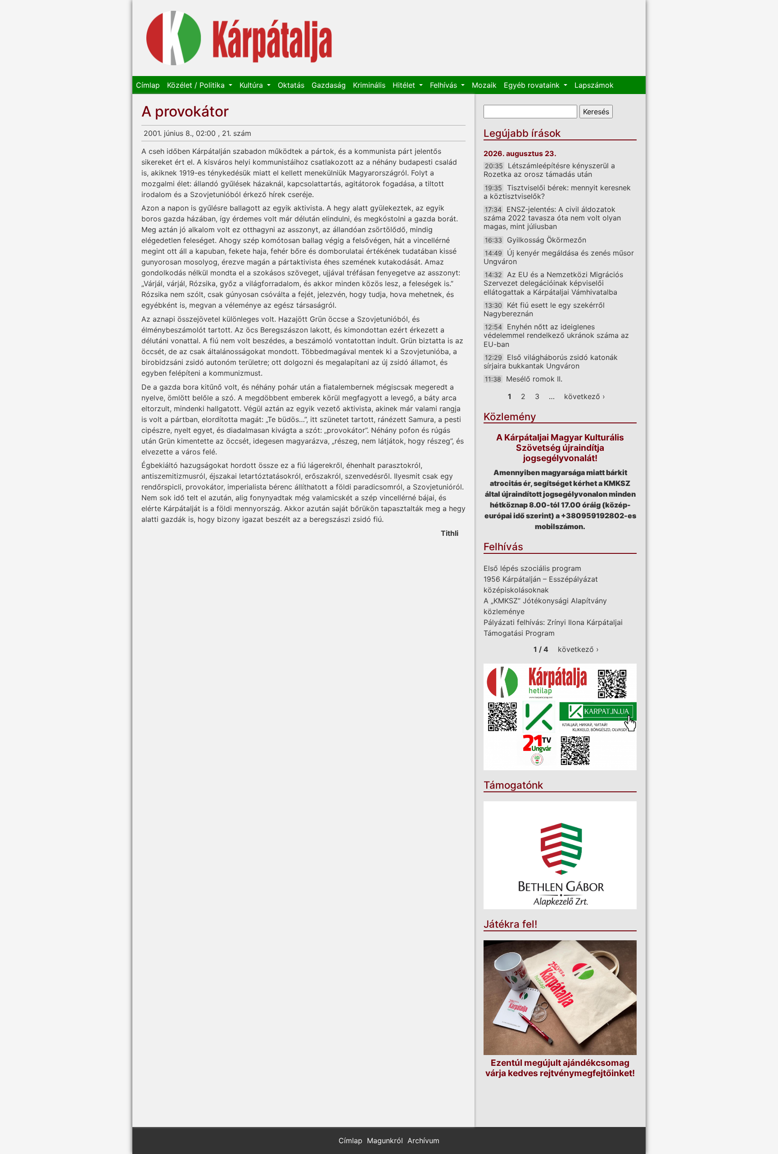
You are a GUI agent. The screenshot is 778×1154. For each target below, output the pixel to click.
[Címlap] (239, 38)
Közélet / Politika (197, 85)
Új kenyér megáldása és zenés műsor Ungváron (559, 257)
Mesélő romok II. (534, 378)
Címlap (148, 85)
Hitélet (405, 85)
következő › (584, 396)
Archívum (423, 1140)
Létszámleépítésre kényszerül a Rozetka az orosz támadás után (549, 170)
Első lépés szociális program (532, 568)
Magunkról (385, 1140)
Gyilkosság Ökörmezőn (546, 239)
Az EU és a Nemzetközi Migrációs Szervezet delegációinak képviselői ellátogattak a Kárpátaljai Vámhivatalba (553, 283)
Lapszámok (594, 85)
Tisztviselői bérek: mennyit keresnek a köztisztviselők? (557, 192)
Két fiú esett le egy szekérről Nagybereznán (544, 309)
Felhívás (444, 85)
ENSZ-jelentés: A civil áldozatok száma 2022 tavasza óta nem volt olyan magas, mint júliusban (552, 218)
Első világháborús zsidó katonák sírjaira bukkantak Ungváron (551, 361)
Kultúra (252, 85)
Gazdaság (329, 85)
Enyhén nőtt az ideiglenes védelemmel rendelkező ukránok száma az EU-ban (556, 335)
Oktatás (291, 85)
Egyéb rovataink (533, 85)
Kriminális (369, 85)
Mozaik (484, 85)
